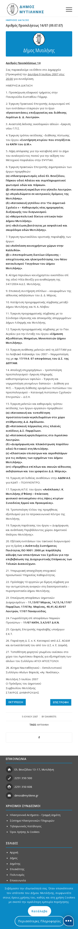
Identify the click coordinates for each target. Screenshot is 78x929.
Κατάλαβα (40, 911)
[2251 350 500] (9, 778)
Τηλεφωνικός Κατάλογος (26, 826)
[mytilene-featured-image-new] (39, 44)
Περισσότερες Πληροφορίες (39, 921)
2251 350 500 (23, 778)
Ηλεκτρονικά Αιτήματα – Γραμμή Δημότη (35, 815)
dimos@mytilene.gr (26, 795)
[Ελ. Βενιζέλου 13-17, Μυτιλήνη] (9, 769)
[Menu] (67, 9)
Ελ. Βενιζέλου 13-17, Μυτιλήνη (34, 769)
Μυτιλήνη (43, 724)
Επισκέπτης (17, 869)
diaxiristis (50, 716)
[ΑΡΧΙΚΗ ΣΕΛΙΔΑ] (25, 9)
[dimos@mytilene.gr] (9, 795)
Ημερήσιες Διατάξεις (17, 20)
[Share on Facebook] (39, 738)
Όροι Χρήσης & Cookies (25, 832)
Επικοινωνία (18, 880)
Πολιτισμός (17, 874)
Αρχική (14, 852)
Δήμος (14, 858)
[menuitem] (67, 9)
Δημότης (15, 863)
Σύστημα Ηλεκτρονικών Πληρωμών (32, 820)
